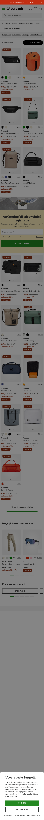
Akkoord (22, 803)
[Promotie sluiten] (41, 2)
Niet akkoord (22, 809)
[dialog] (22, 796)
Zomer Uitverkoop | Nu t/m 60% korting (22, 2)
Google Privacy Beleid (26, 794)
